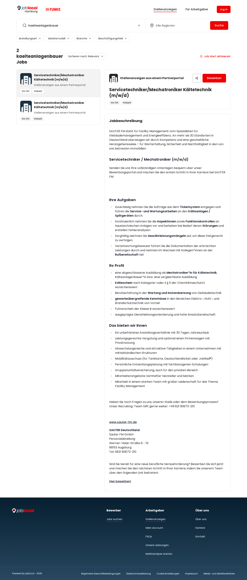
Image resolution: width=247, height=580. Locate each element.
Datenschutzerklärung (138, 573)
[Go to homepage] (27, 9)
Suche (219, 25)
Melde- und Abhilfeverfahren (219, 573)
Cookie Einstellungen (168, 573)
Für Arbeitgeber (197, 9)
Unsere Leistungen (157, 545)
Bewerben (214, 78)
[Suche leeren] (139, 25)
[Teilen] (196, 78)
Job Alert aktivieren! (217, 56)
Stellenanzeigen (165, 9)
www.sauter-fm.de (123, 422)
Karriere (200, 528)
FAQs (149, 536)
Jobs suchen (114, 519)
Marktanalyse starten (159, 554)
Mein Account (154, 528)
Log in (223, 9)
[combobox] (80, 25)
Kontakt (200, 536)
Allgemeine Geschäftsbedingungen (101, 573)
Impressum (191, 573)
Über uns (200, 519)
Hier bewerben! (120, 481)
